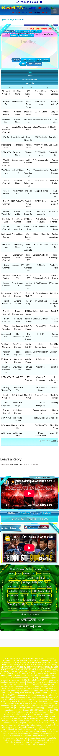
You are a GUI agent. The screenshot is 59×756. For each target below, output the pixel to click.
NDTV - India (40, 201)
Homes (26, 573)
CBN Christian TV (28, 268)
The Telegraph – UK (28, 183)
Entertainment (17, 137)
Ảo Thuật (46, 608)
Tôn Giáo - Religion (8, 528)
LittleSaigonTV (27, 586)
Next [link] (53, 440)
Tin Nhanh (12, 513)
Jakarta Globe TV (40, 255)
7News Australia (40, 170)
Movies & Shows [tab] (29, 79)
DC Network (17, 395)
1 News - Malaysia (41, 234)
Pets (23, 64)
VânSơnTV (13, 595)
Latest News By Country (56, 596)
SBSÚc (47, 582)
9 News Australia (40, 160)
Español (37, 569)
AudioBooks (30, 599)
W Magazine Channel (6, 257)
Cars (33, 573)
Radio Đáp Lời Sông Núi (19, 591)
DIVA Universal (40, 283)
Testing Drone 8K (40, 418)
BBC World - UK (28, 94)
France (48, 604)
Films (19, 573)
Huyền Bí (12, 608)
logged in (16, 464)
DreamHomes (26, 35)
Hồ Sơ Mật (24, 608)
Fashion (46, 573)
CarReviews (21, 31)
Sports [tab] (29, 75)
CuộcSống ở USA (16, 604)
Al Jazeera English (41, 119)
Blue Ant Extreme (40, 318)
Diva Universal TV (41, 352)
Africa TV (14, 569)
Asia (22, 569)
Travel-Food (35, 31)
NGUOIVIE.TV (25, 671)
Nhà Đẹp (25, 513)
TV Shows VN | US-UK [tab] (32, 620)
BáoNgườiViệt (29, 582)
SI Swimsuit (41, 359)
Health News (17, 145)
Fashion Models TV (28, 286)
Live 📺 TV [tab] (29, 83)
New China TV (40, 180)
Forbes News (17, 234)
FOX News (6, 425)
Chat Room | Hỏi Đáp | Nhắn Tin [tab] (32, 519)
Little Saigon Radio (41, 591)
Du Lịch (46, 513)
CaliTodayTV (14, 582)
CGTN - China (41, 111)
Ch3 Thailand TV (40, 226)
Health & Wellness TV (6, 369)
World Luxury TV (28, 237)
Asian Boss (40, 367)
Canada (29, 604)
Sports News (17, 127)
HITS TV (40, 334)
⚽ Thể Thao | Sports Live (36, 527)
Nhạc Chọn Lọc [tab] (32, 614)
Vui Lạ (34, 595)
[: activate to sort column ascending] (6, 88)
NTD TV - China (41, 244)
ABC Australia (41, 137)
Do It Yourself (42, 59)
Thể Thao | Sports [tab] (32, 626)
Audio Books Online (2, 590)
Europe (46, 569)
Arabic (29, 569)
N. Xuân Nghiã (45, 599)
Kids (47, 578)
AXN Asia (41, 265)
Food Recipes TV (28, 257)
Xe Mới (36, 513)
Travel (13, 578)
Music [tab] (29, 72)
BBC (40, 582)
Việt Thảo (24, 595)
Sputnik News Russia (28, 204)
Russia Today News (28, 104)
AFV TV (6, 137)
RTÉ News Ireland (28, 336)
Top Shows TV (41, 425)
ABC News (6, 433)
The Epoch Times (40, 191)
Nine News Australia (28, 247)
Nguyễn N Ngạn (15, 599)
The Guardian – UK (28, 173)
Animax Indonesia (40, 311)
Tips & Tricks (27, 59)
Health (14, 35)
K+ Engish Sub (40, 301)
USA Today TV (17, 201)
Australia (38, 604)
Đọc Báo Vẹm (44, 595)
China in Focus (40, 395)
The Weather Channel (6, 129)
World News (17, 101)
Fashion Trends (34, 64)
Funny (12, 573)
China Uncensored (41, 127)
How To (16, 59)
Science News (18, 160)
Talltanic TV (18, 377)
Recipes (21, 578)
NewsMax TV (18, 265)
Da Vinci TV (41, 326)
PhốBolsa (41, 586)
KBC (49, 586)
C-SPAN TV (6, 152)
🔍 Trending (54, 527)
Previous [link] (46, 440)
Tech (39, 573)
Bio (42, 578)
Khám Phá (36, 608)
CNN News (6, 418)
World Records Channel (6, 163)
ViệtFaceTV (13, 586)
